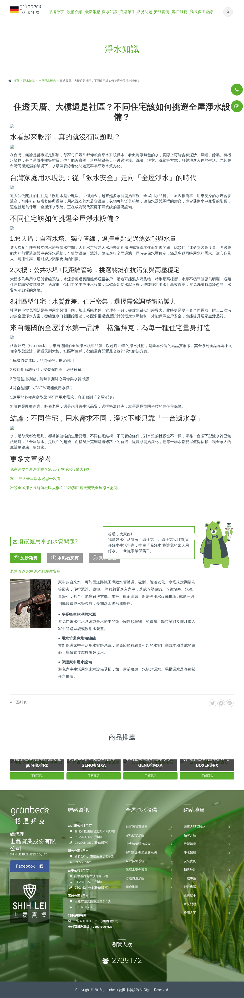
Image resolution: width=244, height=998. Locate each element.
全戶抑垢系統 (135, 861)
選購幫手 (127, 12)
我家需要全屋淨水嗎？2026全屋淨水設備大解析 (50, 469)
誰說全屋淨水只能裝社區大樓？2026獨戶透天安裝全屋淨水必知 (64, 488)
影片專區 (190, 887)
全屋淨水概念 (47, 80)
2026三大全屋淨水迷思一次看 (35, 478)
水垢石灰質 (68, 557)
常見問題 (144, 12)
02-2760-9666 (84, 837)
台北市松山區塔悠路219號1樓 (95, 831)
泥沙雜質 (28, 557)
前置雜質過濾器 (136, 826)
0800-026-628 (102, 927)
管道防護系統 (135, 878)
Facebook (25, 866)
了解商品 (37, 775)
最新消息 (92, 12)
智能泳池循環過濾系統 (141, 852)
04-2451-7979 (84, 882)
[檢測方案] (237, 106)
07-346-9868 (83, 907)
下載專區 (190, 878)
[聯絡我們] (237, 90)
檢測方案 (190, 912)
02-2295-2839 (84, 842)
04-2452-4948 (84, 887)
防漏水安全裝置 (136, 869)
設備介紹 (74, 12)
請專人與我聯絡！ (196, 826)
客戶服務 (179, 12)
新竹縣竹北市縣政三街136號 (94, 856)
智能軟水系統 (135, 835)
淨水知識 (109, 12)
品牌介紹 (190, 835)
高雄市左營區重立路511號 (93, 901)
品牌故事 (56, 12)
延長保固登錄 (201, 12)
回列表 (21, 702)
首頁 (16, 80)
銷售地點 (190, 869)
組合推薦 (132, 887)
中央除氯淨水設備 (138, 844)
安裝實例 (161, 12)
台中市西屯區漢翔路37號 (91, 876)
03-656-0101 (83, 862)
